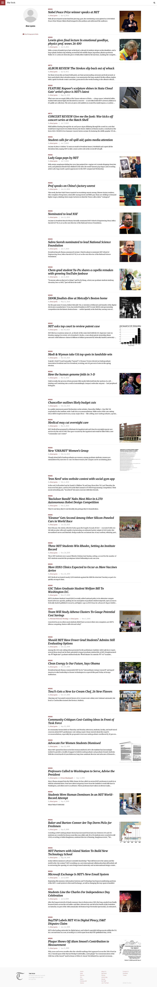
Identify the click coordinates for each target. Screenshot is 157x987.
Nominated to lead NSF (63, 214)
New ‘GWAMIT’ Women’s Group (68, 450)
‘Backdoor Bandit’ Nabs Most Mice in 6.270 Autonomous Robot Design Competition (75, 500)
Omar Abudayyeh (67, 778)
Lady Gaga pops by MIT (63, 158)
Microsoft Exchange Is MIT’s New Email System (78, 874)
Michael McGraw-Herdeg (59, 619)
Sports (81, 979)
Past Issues (104, 973)
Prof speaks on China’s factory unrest (71, 186)
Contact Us (125, 971)
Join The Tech (105, 983)
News (50, 9)
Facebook (125, 973)
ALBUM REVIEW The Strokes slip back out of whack (81, 68)
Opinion (82, 975)
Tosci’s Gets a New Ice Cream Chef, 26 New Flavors (80, 691)
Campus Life (83, 981)
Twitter (125, 975)
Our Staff (103, 981)
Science (82, 983)
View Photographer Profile (31, 34)
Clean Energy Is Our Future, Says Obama (74, 663)
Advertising (104, 977)
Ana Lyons (53, 15)
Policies (103, 975)
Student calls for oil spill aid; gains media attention (80, 140)
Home (81, 971)
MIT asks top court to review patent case (74, 326)
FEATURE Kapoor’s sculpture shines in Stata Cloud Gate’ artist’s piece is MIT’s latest (80, 90)
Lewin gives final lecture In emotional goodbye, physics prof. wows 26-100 (78, 42)
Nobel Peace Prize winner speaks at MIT (73, 12)
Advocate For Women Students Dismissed (74, 743)
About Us (103, 971)
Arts (50, 65)
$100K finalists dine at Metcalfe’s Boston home (77, 298)
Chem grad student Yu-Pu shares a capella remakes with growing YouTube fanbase (80, 271)
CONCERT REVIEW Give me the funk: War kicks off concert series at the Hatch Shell (80, 118)
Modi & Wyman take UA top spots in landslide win (80, 354)
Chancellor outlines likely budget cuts (72, 402)
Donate (103, 979)
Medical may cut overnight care (68, 422)
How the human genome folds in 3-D (71, 374)
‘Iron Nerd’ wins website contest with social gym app (81, 479)
